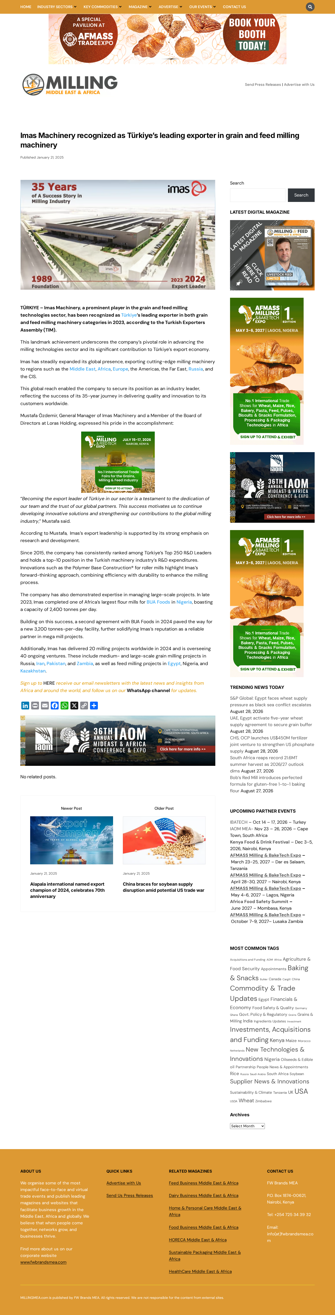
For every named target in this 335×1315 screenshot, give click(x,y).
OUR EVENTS (200, 6)
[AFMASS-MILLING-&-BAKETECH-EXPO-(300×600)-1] (267, 441)
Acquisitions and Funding (247, 960)
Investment (294, 1021)
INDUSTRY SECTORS (55, 6)
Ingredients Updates (270, 1021)
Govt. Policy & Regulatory (263, 1014)
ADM (270, 960)
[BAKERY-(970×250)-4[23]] (167, 61)
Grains (292, 1015)
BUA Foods (158, 602)
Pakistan (56, 663)
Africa (104, 369)
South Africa (277, 1073)
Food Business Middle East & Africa (203, 1227)
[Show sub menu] (75, 7)
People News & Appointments (282, 1067)
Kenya (277, 1040)
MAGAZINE (138, 6)
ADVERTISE (168, 6)
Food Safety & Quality (273, 1007)
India (248, 1021)
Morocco (304, 1041)
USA (301, 1091)
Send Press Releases (263, 84)
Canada (275, 979)
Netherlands (237, 1050)
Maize (291, 1040)
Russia (196, 369)
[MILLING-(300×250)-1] (118, 492)
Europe (120, 369)
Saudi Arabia (258, 1074)
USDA (233, 1101)
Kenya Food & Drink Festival (260, 842)
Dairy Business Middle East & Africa (203, 1195)
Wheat (246, 1100)
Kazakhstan (33, 671)
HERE (49, 683)
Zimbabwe (263, 1101)
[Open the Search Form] (310, 6)
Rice (234, 1073)
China (296, 979)
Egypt (174, 663)
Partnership (246, 1067)
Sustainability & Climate (251, 1092)
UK (290, 1092)
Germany (301, 1008)
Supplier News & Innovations (269, 1081)
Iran (40, 663)
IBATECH (238, 822)
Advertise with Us (299, 84)
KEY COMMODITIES (101, 6)
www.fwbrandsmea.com (43, 1262)
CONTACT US (234, 6)
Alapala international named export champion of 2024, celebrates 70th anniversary (67, 890)
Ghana (234, 1015)
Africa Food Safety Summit (259, 902)
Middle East (83, 369)
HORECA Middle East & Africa (198, 1239)
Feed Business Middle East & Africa (203, 1183)
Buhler (264, 979)
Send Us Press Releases (129, 1195)
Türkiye (129, 315)
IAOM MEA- (241, 829)
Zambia (85, 663)
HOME (25, 6)
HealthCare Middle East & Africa (200, 1271)
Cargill (287, 979)
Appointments (273, 969)
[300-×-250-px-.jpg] (272, 519)
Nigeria (184, 602)
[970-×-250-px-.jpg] (117, 762)
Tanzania (280, 1092)
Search (237, 183)
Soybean (297, 1073)
